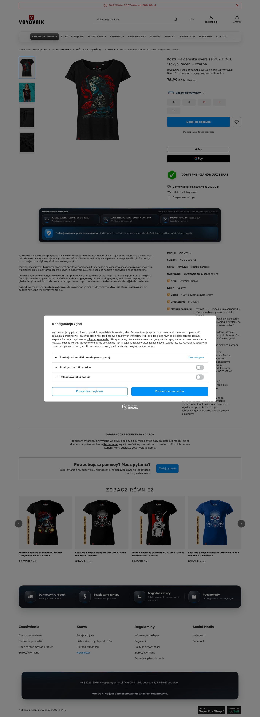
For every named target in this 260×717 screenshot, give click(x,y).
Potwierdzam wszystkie (169, 391)
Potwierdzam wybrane (89, 391)
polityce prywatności (98, 339)
